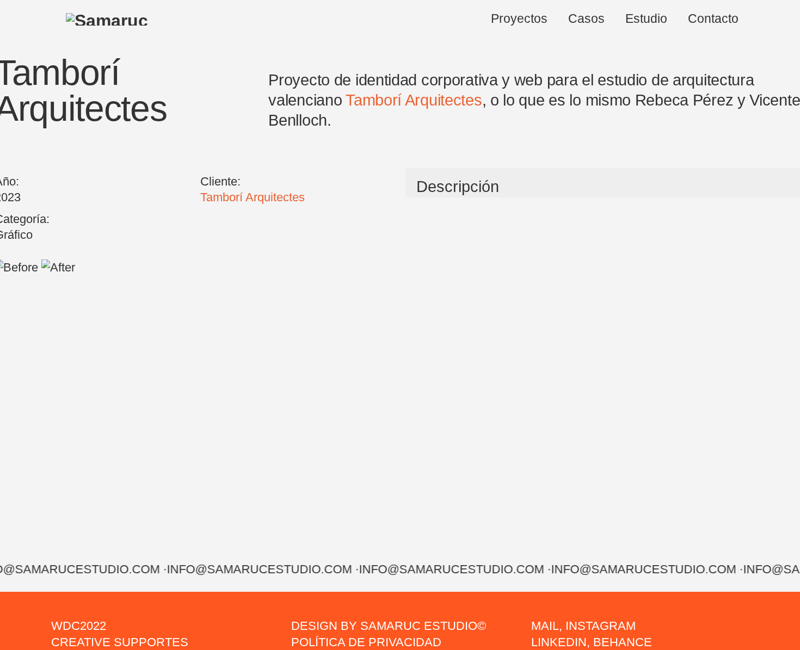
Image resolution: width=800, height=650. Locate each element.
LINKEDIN (559, 642)
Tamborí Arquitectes (414, 100)
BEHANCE (622, 642)
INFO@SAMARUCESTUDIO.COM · (259, 569)
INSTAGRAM (600, 626)
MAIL (545, 626)
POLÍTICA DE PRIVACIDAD (366, 642)
